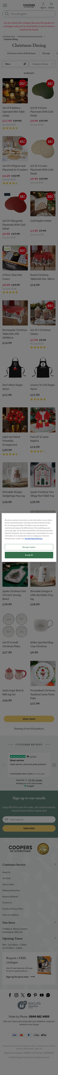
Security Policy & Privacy (33, 538)
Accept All (29, 555)
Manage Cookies (29, 547)
